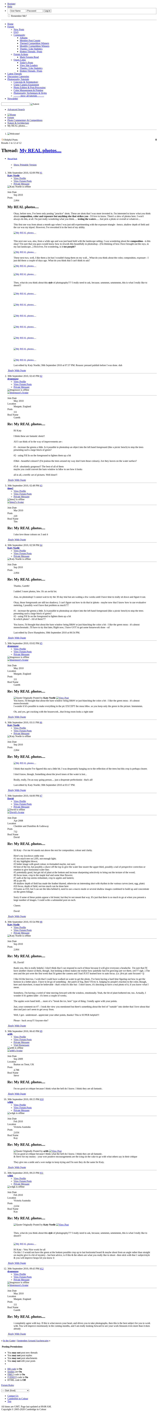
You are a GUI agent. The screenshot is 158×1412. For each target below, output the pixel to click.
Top (9, 1401)
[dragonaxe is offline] (17, 392)
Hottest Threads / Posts (31, 51)
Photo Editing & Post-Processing (30, 87)
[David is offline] (15, 812)
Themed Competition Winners (34, 43)
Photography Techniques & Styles (30, 93)
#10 (42, 1099)
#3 (41, 485)
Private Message (21, 184)
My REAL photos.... (40, 150)
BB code (11, 1369)
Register (11, 3)
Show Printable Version (25, 164)
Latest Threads (14, 73)
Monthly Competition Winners (34, 46)
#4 (41, 545)
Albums (23, 37)
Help (9, 6)
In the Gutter (9, 1340)
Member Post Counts (30, 40)
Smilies (11, 1371)
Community (19, 35)
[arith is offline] (15, 1050)
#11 (41, 1173)
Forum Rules (7, 1385)
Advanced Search (16, 109)
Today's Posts (26, 62)
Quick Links (20, 60)
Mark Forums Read (29, 57)
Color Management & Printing (28, 90)
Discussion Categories (18, 76)
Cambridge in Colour (17, 1398)
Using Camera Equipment (26, 84)
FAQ (16, 32)
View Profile (20, 178)
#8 (41, 922)
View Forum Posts (23, 181)
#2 (41, 376)
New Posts (19, 29)
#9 (41, 1031)
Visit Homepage (21, 1045)
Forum (10, 26)
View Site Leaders (29, 65)
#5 (41, 643)
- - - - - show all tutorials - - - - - (29, 95)
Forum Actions (21, 54)
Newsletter (12, 98)
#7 (41, 795)
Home (10, 24)
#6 (41, 722)
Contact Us (12, 1395)
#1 (41, 172)
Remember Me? (18, 16)
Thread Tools (12, 159)
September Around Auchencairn (32, 1340)
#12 (42, 1268)
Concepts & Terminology (26, 82)
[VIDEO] (12, 1377)
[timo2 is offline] (15, 502)
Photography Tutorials (18, 79)
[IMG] (10, 1374)
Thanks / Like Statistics (31, 48)
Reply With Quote (17, 370)
